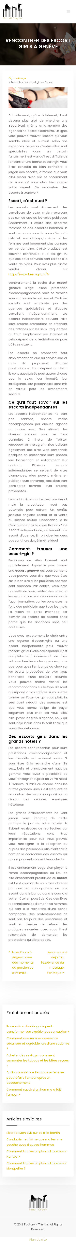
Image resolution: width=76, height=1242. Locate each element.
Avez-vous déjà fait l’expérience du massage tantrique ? (52, 962)
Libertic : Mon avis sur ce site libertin (33, 1133)
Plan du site (38, 1239)
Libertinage (19, 78)
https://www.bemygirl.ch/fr (29, 274)
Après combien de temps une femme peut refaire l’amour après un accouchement (35, 1077)
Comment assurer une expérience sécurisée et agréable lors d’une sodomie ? (37, 1043)
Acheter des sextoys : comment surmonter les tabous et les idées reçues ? (37, 1060)
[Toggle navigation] (68, 12)
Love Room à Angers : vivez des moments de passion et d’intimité (23, 962)
